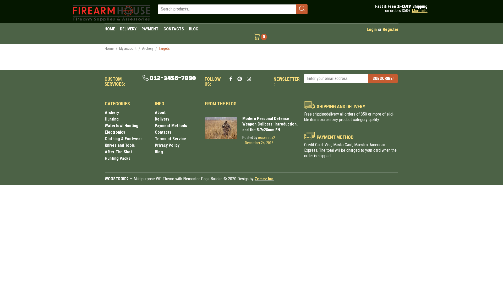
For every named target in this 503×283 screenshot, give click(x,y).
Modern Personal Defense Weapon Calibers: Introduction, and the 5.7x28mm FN (270, 124)
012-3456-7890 (173, 78)
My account (127, 48)
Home (109, 48)
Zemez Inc (264, 178)
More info (420, 10)
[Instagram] (249, 79)
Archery (148, 48)
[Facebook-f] (230, 79)
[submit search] (302, 9)
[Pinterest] (239, 79)
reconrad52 (266, 137)
